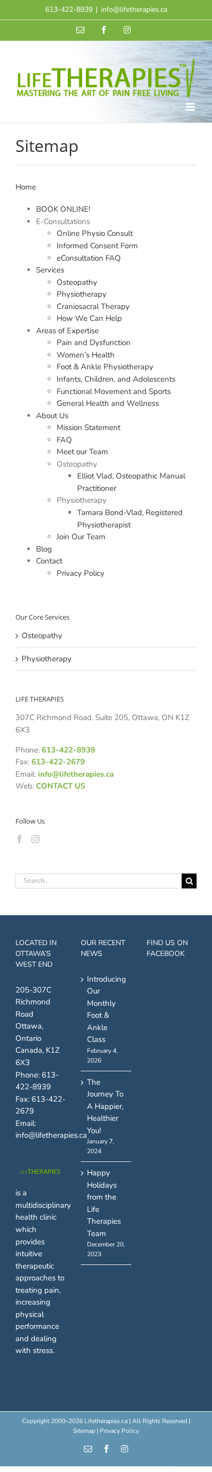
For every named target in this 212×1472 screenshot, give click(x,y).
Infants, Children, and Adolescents (116, 379)
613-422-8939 (68, 750)
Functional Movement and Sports (114, 391)
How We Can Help (89, 318)
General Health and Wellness (108, 403)
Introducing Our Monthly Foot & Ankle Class (106, 1009)
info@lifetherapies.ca (134, 9)
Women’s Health (86, 355)
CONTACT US (60, 786)
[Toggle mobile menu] (191, 106)
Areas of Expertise (67, 331)
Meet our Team (82, 452)
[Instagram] (35, 839)
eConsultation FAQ (89, 258)
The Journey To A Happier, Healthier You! (105, 1106)
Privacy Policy (80, 573)
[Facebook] (19, 839)
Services (50, 270)
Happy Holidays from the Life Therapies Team (104, 1203)
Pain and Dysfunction (94, 342)
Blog (44, 549)
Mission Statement (88, 427)
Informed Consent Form (97, 246)
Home (25, 187)
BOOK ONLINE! (63, 209)
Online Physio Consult (95, 233)
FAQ (64, 440)
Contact (49, 561)
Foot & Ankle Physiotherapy (105, 367)
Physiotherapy (82, 294)
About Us (52, 415)
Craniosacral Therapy (93, 306)
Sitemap (84, 1431)
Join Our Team (81, 537)
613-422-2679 (58, 762)
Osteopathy (77, 282)
